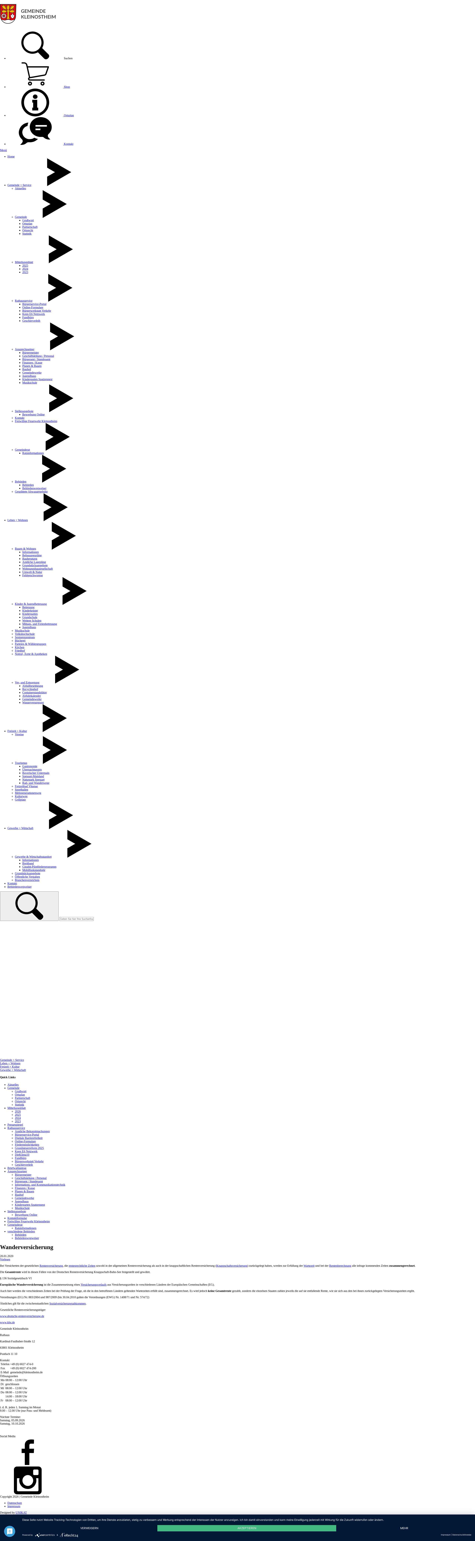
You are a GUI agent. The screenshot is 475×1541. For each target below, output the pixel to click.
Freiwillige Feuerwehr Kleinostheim (36, 421)
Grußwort (28, 220)
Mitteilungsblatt (24, 262)
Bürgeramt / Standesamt (36, 359)
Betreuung (28, 607)
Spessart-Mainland (33, 776)
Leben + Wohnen (17, 520)
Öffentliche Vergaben (27, 876)
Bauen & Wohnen (25, 548)
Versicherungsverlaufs (94, 1284)
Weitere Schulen (31, 620)
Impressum (13, 1506)
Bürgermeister (30, 352)
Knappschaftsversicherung (231, 1265)
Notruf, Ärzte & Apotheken (31, 654)
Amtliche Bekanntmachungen (32, 1131)
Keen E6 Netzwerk (33, 314)
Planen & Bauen (32, 366)
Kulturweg (21, 796)
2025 (25, 265)
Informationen (30, 552)
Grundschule (29, 617)
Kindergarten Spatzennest (37, 379)
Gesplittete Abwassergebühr (31, 491)
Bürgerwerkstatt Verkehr (36, 310)
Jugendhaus (29, 376)
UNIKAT (21, 1512)
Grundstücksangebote (35, 565)
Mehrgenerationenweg (28, 792)
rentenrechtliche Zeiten (82, 1265)
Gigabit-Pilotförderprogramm (39, 866)
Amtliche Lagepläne (34, 562)
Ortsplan (68, 115)
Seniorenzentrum (25, 637)
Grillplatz (20, 799)
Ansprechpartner (24, 349)
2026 (18, 1111)
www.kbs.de (7, 1322)
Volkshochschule (25, 633)
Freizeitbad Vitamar (26, 786)
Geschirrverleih (31, 320)
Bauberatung (29, 558)
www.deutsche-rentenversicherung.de (22, 1316)
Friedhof (20, 650)
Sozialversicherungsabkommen (67, 1303)
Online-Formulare (32, 307)
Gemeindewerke (32, 372)
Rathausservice (23, 300)
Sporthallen (21, 789)
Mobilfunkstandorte (33, 870)
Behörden (20, 481)
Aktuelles (20, 188)
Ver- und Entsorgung (27, 682)
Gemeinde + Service (19, 185)
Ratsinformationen (33, 453)
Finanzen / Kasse (32, 362)
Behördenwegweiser (34, 488)
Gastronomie (29, 766)
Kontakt (68, 143)
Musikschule (29, 382)
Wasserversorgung (33, 702)
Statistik (27, 233)
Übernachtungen (32, 769)
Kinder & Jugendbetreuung (31, 603)
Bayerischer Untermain (35, 772)
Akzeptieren (247, 1528)
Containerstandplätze (34, 692)
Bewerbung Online (33, 414)
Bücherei (20, 640)
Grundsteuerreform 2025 (29, 1148)
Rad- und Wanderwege (35, 782)
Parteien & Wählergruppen (30, 643)
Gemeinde (21, 217)
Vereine (19, 734)
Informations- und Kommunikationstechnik (40, 1184)
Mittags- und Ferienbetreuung (39, 623)
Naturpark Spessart (33, 779)
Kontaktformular (17, 1218)
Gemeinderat (22, 449)
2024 (25, 268)
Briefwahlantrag (16, 1168)
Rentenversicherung (51, 1265)
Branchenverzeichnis (27, 880)
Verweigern (89, 1528)
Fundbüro (28, 317)
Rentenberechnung (340, 1265)
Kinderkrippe (30, 610)
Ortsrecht (27, 230)
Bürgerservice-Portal (34, 304)
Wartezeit (309, 1265)
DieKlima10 (22, 1154)
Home (11, 156)
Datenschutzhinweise (461, 1535)
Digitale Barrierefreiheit (28, 1138)
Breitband (28, 863)
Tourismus (21, 762)
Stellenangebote (24, 411)
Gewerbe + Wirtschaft (20, 828)
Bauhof (26, 369)
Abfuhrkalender (31, 695)
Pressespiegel (15, 1124)
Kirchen (19, 647)
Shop (66, 86)
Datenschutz (14, 1502)
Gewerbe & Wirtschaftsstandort (33, 856)
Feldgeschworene (32, 575)
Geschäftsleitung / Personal (38, 355)
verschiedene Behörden (21, 1231)
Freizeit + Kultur (17, 731)
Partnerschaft (29, 227)
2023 (25, 272)
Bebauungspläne (32, 555)
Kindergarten (30, 613)
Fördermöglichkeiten (27, 1144)
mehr (404, 1528)
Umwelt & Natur (32, 572)
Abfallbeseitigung (32, 685)
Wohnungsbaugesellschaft (37, 568)
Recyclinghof (30, 689)
